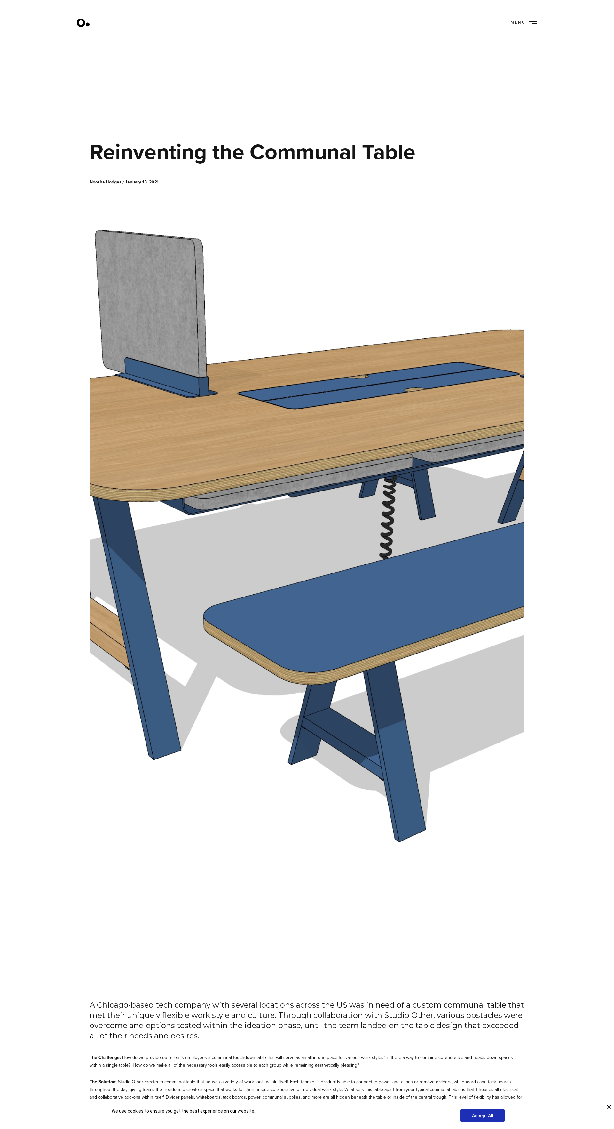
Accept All (482, 1115)
